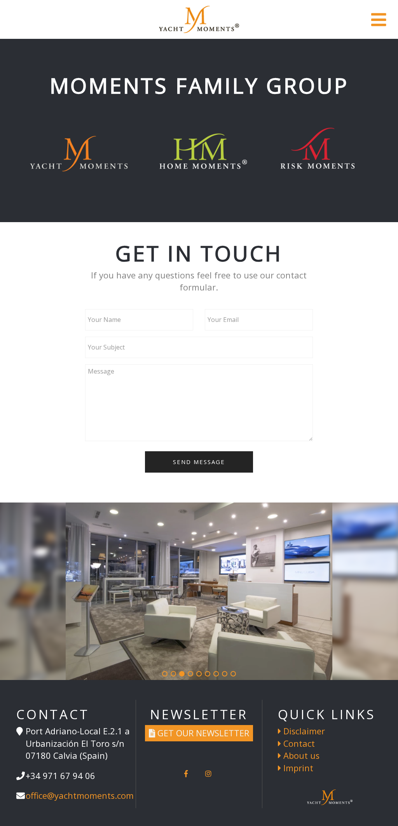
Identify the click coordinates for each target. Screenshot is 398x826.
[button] (165, 673)
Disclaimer (303, 731)
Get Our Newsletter (202, 733)
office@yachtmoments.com (80, 795)
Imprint (297, 768)
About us (300, 755)
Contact (298, 743)
